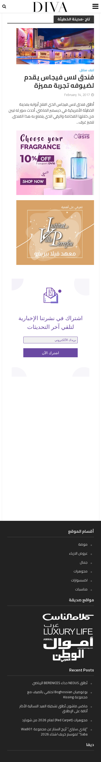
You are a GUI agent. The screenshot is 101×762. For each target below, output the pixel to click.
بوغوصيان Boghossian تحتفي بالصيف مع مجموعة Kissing (57, 694)
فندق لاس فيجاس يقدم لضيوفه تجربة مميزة (59, 81)
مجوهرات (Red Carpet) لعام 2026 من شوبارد (55, 720)
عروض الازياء (78, 553)
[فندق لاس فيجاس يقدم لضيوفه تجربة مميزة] (55, 46)
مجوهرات (81, 571)
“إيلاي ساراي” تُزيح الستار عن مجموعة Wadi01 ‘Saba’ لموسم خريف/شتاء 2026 (54, 731)
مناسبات (81, 589)
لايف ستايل (87, 71)
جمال (84, 562)
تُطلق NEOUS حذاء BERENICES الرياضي (60, 682)
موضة (83, 544)
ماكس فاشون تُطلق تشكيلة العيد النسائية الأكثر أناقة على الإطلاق (53, 709)
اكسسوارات (79, 580)
